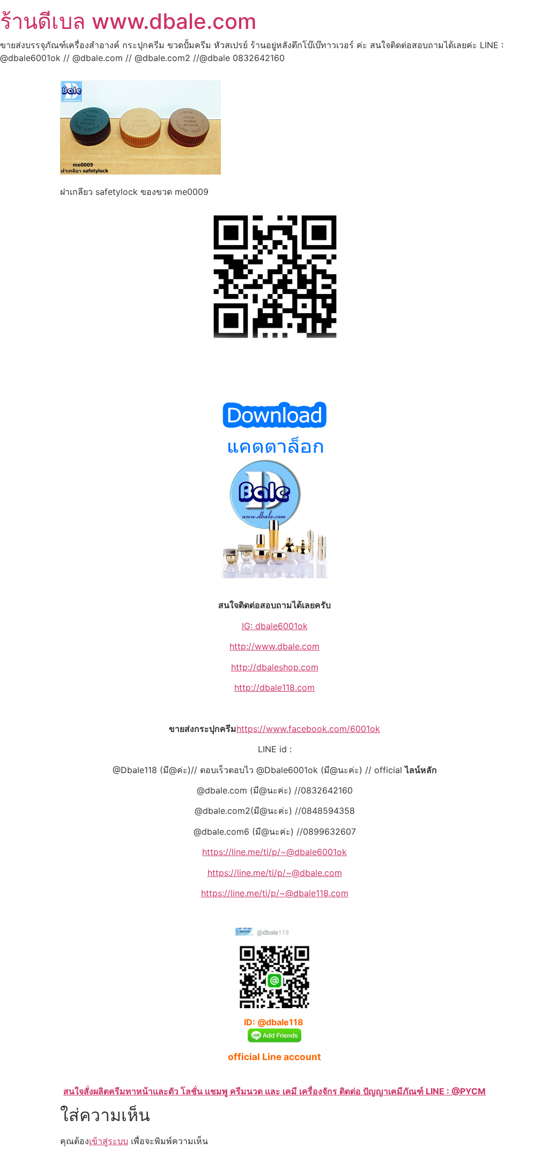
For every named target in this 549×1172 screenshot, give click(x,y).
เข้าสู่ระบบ (108, 1141)
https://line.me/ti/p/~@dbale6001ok (274, 851)
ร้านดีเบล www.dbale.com (128, 21)
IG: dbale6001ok (275, 626)
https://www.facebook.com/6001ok (308, 728)
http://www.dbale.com (274, 646)
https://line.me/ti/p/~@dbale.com (274, 872)
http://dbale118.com (274, 687)
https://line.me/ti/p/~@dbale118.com (274, 893)
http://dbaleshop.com (274, 667)
